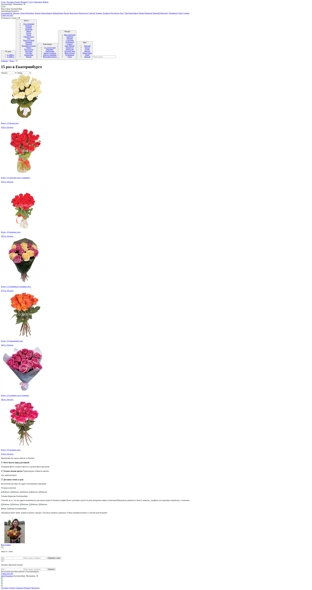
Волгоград (74, 13)
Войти (45, 2)
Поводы (69, 44)
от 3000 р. (10, 57)
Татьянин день (69, 51)
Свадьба (70, 37)
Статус (31, 2)
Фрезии (28, 57)
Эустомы (28, 53)
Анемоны (28, 26)
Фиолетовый (87, 53)
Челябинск (173, 13)
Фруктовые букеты (50, 57)
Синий (87, 49)
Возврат (24, 2)
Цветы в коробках (49, 55)
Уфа (126, 13)
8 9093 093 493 (7, 15)
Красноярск (133, 13)
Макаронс (50, 49)
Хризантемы (28, 55)
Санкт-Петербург (27, 13)
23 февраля (69, 55)
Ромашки (28, 42)
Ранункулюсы (29, 37)
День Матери (69, 46)
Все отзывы (6, 545)
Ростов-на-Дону (117, 13)
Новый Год (70, 48)
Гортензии (28, 29)
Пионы (28, 48)
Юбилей (70, 38)
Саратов (91, 13)
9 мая (70, 57)
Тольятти (106, 13)
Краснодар (83, 13)
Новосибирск (46, 13)
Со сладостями (50, 48)
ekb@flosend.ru (7, 576)
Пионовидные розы (29, 46)
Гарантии (20, 588)
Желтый (87, 51)
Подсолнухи (28, 49)
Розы (29, 38)
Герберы (29, 28)
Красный (87, 46)
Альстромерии (28, 24)
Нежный (87, 57)
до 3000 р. (10, 55)
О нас (3, 2)
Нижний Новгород (160, 13)
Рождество (70, 49)
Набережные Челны (61, 13)
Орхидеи (28, 44)
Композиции (50, 50)
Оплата (17, 2)
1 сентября (70, 40)
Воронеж (148, 13)
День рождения (69, 35)
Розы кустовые (28, 40)
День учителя (70, 53)
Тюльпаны (29, 51)
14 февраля (69, 42)
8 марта (70, 44)
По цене (9, 54)
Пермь (141, 13)
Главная (4, 61)
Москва (16, 13)
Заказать (51, 569)
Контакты (38, 2)
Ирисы (28, 31)
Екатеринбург (7, 13)
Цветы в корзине (50, 53)
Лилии (28, 35)
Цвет (87, 50)
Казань (37, 13)
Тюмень (99, 13)
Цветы (29, 39)
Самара (186, 13)
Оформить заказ (54, 558)
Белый (87, 48)
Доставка (10, 2)
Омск (180, 13)
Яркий (87, 55)
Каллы (28, 33)
